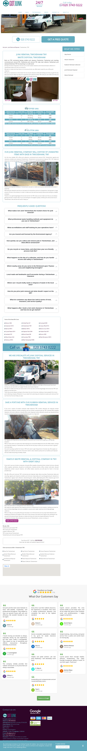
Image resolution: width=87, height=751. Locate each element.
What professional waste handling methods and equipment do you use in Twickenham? (30, 220)
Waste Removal (68, 75)
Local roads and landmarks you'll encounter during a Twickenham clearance (31, 275)
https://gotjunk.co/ (10, 735)
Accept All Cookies (63, 747)
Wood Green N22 (10, 337)
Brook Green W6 (27, 334)
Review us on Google (43, 698)
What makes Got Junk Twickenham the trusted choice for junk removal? (30, 211)
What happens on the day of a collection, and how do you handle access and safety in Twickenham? (30, 258)
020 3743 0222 (12, 521)
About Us (66, 12)
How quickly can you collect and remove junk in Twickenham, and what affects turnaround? (30, 241)
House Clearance (69, 59)
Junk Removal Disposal (70, 70)
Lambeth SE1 (9, 334)
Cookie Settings (60, 744)
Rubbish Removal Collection (72, 65)
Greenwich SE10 (10, 326)
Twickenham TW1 (27, 326)
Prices (46, 12)
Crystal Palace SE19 (10, 331)
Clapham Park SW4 (27, 331)
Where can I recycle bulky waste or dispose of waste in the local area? (30, 283)
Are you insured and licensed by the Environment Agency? (30, 234)
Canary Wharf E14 (44, 326)
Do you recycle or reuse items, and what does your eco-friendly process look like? (31, 250)
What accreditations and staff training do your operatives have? (30, 227)
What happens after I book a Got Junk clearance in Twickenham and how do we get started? (30, 309)
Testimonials (36, 12)
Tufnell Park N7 (26, 323)
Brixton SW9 (43, 334)
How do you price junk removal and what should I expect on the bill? (30, 292)
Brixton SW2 (9, 323)
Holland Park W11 (44, 331)
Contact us (55, 12)
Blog (27, 12)
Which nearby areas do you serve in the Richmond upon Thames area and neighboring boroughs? (30, 267)
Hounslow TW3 (26, 337)
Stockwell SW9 (43, 323)
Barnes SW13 (9, 328)
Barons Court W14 (44, 328)
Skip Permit (67, 54)
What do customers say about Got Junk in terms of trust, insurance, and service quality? (30, 300)
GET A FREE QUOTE (58, 39)
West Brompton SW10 (45, 337)
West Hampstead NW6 (28, 340)
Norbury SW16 (9, 340)
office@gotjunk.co (10, 733)
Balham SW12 (26, 328)
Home (20, 12)
